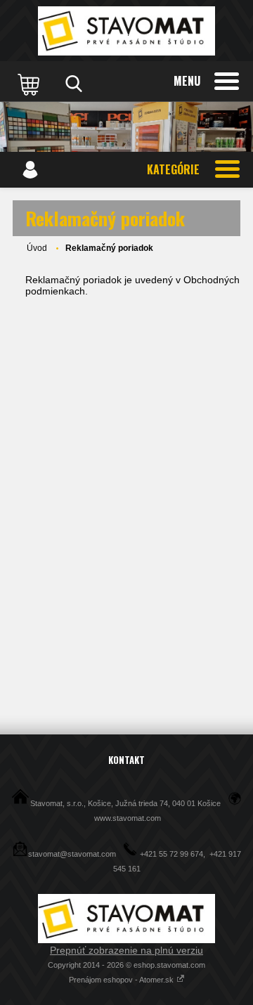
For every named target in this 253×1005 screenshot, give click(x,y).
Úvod (37, 248)
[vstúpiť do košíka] (30, 83)
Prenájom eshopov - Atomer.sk (122, 979)
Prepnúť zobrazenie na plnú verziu (126, 950)
